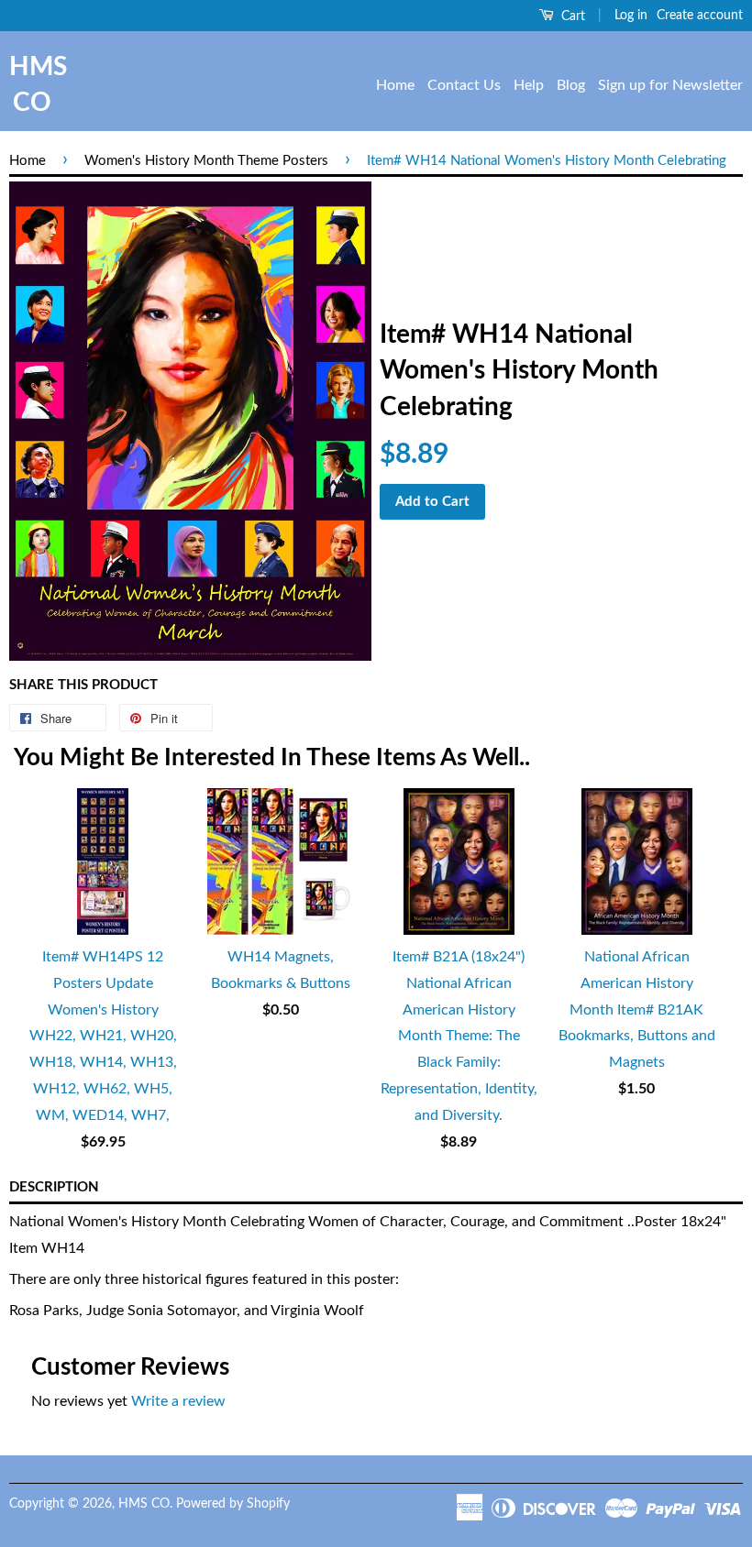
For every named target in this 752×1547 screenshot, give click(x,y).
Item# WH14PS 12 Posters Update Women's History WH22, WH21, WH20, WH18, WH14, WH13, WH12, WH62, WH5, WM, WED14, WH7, (103, 1036)
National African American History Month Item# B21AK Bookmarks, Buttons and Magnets (636, 1009)
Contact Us (464, 85)
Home (395, 85)
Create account (700, 15)
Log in (630, 15)
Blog (571, 85)
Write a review (178, 1401)
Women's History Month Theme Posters (206, 161)
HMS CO (32, 84)
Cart (571, 16)
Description (54, 1187)
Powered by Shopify (233, 1504)
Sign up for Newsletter (670, 85)
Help (529, 85)
